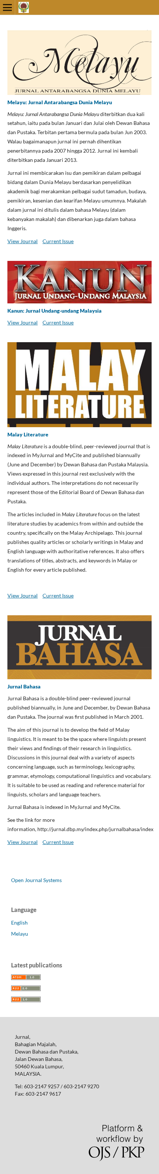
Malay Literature (27, 434)
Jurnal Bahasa (24, 686)
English (19, 922)
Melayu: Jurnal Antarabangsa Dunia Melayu (59, 102)
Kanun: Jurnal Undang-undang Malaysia (54, 310)
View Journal (22, 241)
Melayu (19, 933)
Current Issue (58, 241)
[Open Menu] (7, 7)
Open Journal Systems (36, 880)
